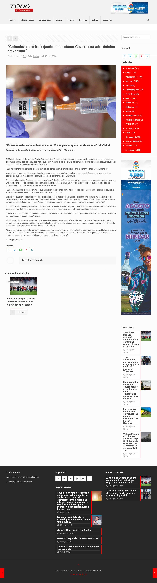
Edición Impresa (132, 90)
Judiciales (129, 103)
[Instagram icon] (86, 574)
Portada (128, 128)
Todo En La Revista (31, 56)
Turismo (128, 145)
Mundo (128, 111)
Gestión (128, 98)
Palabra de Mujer (132, 120)
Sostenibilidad (131, 141)
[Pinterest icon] (83, 574)
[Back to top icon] (78, 564)
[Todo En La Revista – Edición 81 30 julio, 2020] (155, 573)
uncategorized (131, 150)
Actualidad (129, 68)
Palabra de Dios (132, 115)
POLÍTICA (129, 124)
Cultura (128, 72)
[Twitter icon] (74, 574)
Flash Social (130, 94)
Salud (127, 133)
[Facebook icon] (71, 574)
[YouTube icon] (77, 574)
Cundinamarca (131, 77)
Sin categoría (131, 137)
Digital (128, 85)
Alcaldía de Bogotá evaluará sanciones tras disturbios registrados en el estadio (20, 301)
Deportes (129, 81)
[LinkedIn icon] (80, 574)
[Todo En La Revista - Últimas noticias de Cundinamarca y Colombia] (21, 8)
